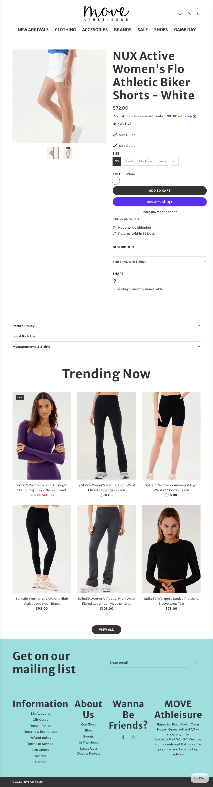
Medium (145, 161)
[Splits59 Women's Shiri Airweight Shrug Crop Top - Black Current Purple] (41, 436)
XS (117, 161)
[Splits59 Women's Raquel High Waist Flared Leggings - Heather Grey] (106, 549)
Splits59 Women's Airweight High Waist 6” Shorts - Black (171, 487)
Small (129, 161)
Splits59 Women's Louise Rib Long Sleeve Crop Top (171, 601)
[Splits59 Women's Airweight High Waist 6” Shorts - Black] (171, 436)
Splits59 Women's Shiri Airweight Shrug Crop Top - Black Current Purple (42, 488)
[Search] (180, 13)
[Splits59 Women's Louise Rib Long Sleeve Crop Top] (171, 549)
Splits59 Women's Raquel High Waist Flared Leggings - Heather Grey (106, 601)
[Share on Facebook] (114, 281)
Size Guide (127, 135)
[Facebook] (123, 737)
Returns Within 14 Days (136, 234)
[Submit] (196, 662)
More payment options (159, 212)
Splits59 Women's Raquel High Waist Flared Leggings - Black (106, 487)
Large (161, 161)
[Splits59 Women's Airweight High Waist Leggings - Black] (41, 549)
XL (174, 161)
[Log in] (189, 13)
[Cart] (198, 13)
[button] (18, 96)
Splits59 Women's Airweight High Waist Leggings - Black (42, 601)
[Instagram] (133, 737)
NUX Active (122, 124)
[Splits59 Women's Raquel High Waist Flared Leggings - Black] (106, 436)
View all (106, 630)
